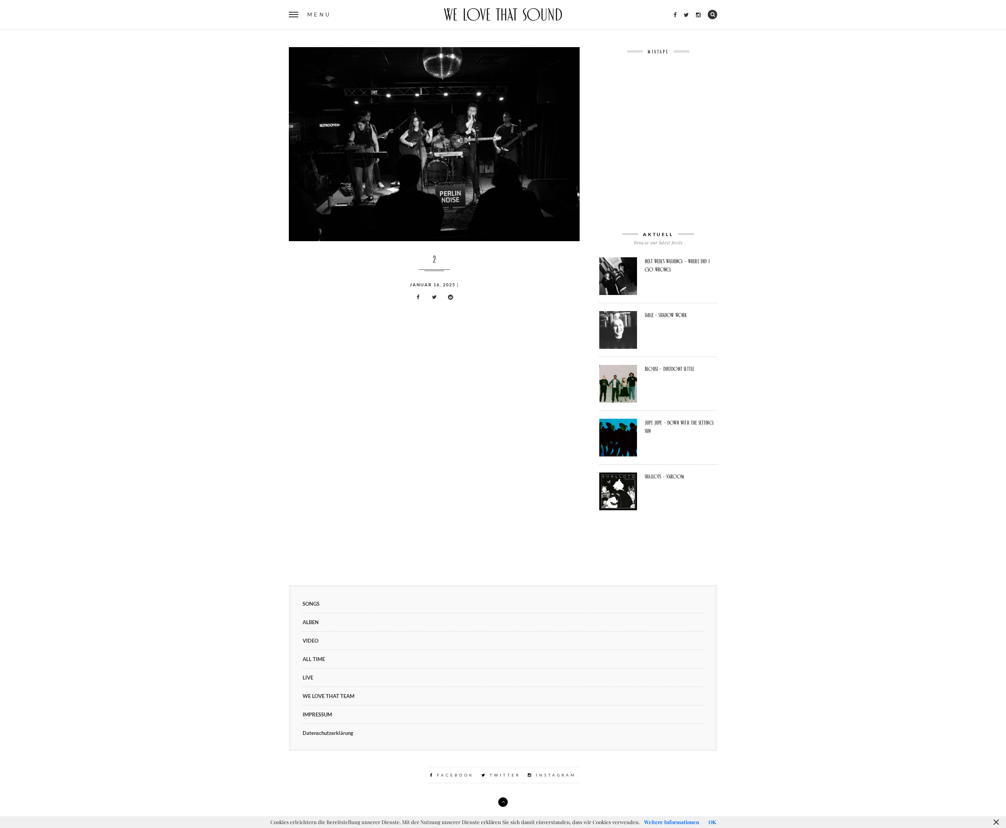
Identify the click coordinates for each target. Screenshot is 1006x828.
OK (712, 822)
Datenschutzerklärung (328, 733)
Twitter (503, 775)
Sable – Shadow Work (666, 315)
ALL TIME (314, 659)
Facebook (454, 775)
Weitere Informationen (671, 822)
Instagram (554, 775)
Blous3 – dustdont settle (669, 369)
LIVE (308, 677)
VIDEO (310, 640)
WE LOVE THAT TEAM (328, 696)
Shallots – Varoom (664, 476)
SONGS (311, 604)
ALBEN (311, 622)
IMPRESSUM (317, 714)
